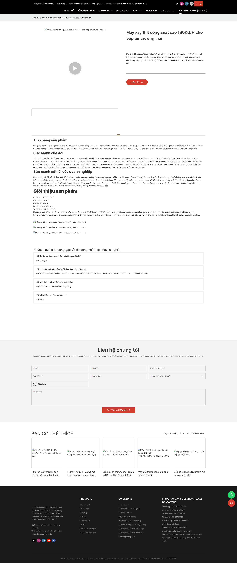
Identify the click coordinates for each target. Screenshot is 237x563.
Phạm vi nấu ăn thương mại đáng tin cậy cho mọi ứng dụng (81, 474)
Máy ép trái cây (170, 434)
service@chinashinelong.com (179, 531)
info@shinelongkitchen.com (179, 520)
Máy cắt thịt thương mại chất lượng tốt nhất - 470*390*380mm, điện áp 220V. (153, 474)
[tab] (118, 133)
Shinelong (35, 18)
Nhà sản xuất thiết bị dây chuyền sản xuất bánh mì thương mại (44, 474)
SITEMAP (172, 558)
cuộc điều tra (137, 82)
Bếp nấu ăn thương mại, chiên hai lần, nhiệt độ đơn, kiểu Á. (118, 473)
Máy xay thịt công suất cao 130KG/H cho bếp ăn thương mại (66, 18)
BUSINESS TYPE (197, 434)
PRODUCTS (183, 434)
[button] (206, 11)
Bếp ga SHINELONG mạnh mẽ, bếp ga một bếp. (190, 473)
